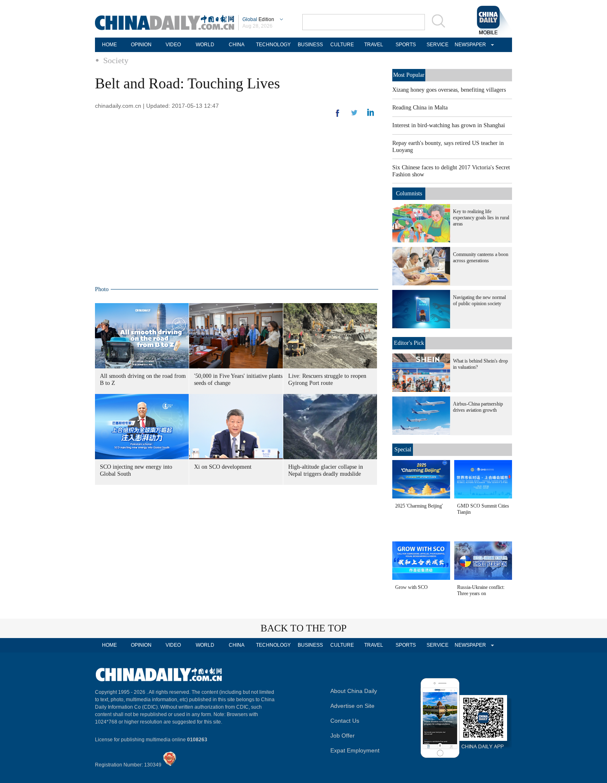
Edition (258, 19)
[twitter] (370, 114)
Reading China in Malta (420, 107)
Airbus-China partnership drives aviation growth (478, 407)
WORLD (205, 44)
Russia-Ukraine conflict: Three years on (481, 590)
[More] (337, 116)
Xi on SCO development (222, 467)
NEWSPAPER (469, 44)
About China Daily (353, 691)
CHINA (236, 44)
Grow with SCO (411, 587)
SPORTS (406, 44)
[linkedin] (354, 115)
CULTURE (342, 44)
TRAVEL (373, 44)
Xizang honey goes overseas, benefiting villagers (449, 90)
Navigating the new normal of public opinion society (479, 300)
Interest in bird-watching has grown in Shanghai (448, 125)
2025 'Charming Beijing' (419, 506)
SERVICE (437, 44)
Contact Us (344, 720)
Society (115, 60)
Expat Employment (354, 750)
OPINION (141, 44)
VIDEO (173, 44)
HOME (109, 44)
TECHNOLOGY (273, 44)
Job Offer (342, 735)
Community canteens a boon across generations (480, 257)
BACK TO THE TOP (303, 628)
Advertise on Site (352, 705)
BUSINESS (310, 44)
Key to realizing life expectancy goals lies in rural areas (481, 218)
